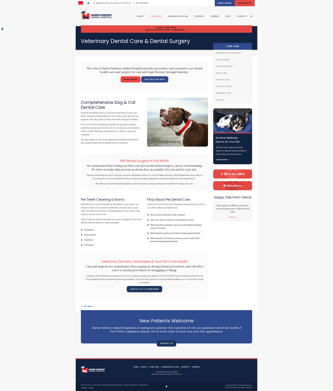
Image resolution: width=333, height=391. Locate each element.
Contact (242, 16)
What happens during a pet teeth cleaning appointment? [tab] (175, 233)
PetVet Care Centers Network (242, 388)
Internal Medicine (224, 66)
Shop (228, 16)
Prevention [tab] (89, 245)
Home (135, 367)
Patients (199, 16)
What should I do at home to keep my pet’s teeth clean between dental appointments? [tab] (174, 240)
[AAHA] (82, 3)
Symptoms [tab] (89, 230)
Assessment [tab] (90, 235)
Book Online (225, 3)
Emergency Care (223, 93)
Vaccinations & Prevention (228, 53)
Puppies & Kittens (224, 86)
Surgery (220, 100)
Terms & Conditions (130, 385)
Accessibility (143, 385)
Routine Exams (223, 60)
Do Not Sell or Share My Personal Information (107, 385)
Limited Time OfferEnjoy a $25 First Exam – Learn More (165, 29)
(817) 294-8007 (142, 3)
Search (91, 388)
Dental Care (221, 73)
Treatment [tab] (88, 240)
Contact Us (166, 343)
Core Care (156, 16)
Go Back (88, 306)
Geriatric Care (222, 80)
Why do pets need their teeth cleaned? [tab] (167, 215)
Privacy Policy (85, 385)
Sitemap (84, 388)
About (140, 16)
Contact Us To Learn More (144, 289)
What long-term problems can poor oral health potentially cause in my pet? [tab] (176, 226)
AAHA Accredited (234, 174)
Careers (214, 16)
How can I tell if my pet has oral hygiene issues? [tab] (172, 220)
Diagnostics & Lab (178, 16)
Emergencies (244, 3)
